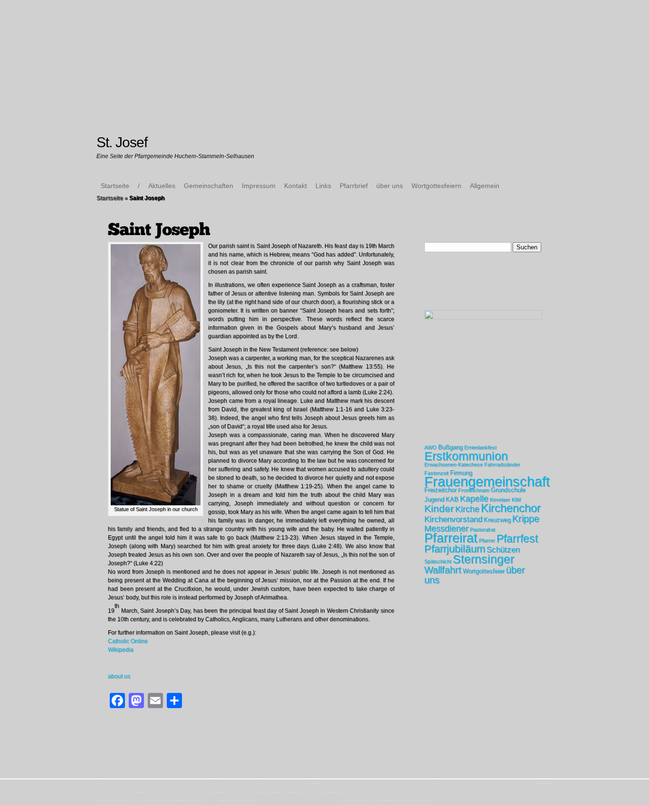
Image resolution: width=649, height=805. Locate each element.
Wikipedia (121, 649)
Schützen (503, 549)
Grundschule (508, 489)
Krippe (525, 518)
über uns (389, 185)
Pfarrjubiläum (454, 549)
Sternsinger (483, 559)
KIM (516, 499)
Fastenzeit (436, 473)
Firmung (461, 472)
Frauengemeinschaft (487, 481)
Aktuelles (161, 185)
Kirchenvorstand (453, 519)
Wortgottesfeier (484, 571)
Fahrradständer (502, 464)
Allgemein (484, 185)
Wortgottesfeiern (436, 185)
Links (323, 185)
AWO (430, 447)
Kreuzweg (497, 519)
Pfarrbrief (354, 185)
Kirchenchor (511, 508)
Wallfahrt (442, 570)
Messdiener (446, 528)
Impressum (259, 185)
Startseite (115, 185)
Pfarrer (487, 540)
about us (119, 676)
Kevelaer (500, 499)
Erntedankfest (480, 447)
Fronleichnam (473, 490)
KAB (452, 499)
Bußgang (450, 447)
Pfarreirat (450, 538)
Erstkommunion (466, 456)
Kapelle (474, 498)
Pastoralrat (482, 529)
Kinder (439, 508)
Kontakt (295, 185)
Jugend (434, 499)
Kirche (467, 509)
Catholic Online (128, 641)
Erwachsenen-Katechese (453, 464)
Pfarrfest (517, 538)
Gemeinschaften (208, 185)
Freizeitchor (440, 489)
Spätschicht (437, 561)
